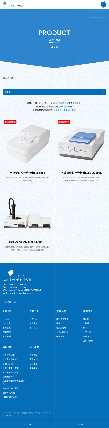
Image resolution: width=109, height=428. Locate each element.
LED (85, 327)
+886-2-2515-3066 (17, 284)
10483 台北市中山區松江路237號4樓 (25, 290)
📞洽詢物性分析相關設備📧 (63, 110)
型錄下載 (33, 363)
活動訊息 (33, 318)
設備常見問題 (9, 392)
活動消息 (34, 311)
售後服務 (7, 347)
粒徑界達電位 (62, 318)
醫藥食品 (87, 336)
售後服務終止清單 (11, 388)
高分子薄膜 (88, 340)
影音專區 (33, 368)
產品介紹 (61, 311)
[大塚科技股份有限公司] (17, 275)
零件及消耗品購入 (11, 372)
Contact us (10, 302)
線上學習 (34, 347)
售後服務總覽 (9, 354)
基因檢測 (60, 336)
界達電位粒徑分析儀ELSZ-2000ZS (81, 173)
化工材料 (87, 332)
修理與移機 (8, 363)
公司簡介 (7, 311)
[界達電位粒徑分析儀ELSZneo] (28, 144)
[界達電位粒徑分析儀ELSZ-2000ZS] (81, 144)
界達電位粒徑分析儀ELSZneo (27, 173)
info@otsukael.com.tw (20, 293)
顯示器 (86, 318)
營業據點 (7, 327)
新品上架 (33, 323)
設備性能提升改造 (11, 368)
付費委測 (7, 336)
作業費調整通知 (10, 397)
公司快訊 (33, 327)
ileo (12, 415)
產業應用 (88, 311)
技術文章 (33, 354)
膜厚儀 (59, 323)
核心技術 (7, 323)
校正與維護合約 (10, 359)
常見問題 (33, 359)
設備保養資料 (9, 376)
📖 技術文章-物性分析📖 (63, 106)
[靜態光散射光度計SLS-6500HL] (28, 213)
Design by (7, 415)
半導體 (86, 323)
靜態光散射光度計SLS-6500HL (27, 242)
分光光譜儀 (61, 327)
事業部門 (7, 332)
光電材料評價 (62, 332)
